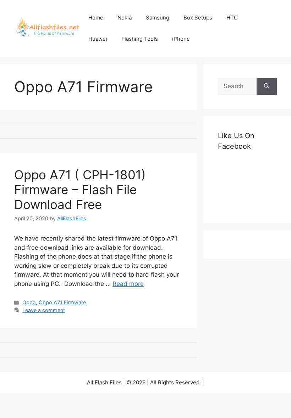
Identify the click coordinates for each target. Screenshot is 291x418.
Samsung (157, 17)
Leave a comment (43, 310)
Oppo (29, 302)
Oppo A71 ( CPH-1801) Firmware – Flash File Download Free (80, 189)
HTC (232, 17)
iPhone (181, 38)
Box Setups (197, 17)
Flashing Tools (139, 38)
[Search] (267, 86)
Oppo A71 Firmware (62, 302)
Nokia (124, 17)
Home (95, 17)
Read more (128, 283)
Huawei (97, 38)
